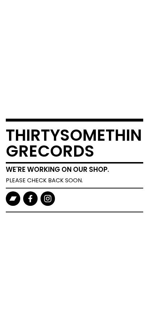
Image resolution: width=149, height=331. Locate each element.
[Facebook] (30, 198)
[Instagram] (48, 198)
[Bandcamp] (13, 198)
